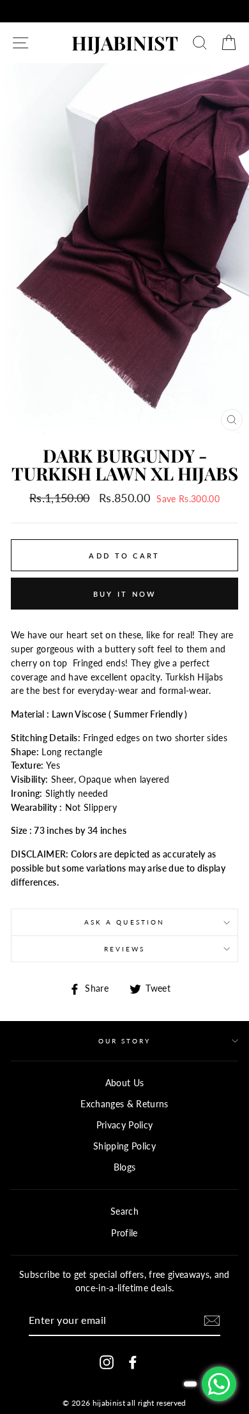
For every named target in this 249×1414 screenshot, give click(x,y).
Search (124, 1211)
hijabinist (125, 43)
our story (124, 1041)
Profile (124, 1233)
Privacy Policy (124, 1125)
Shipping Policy (124, 1146)
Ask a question (124, 922)
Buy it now (124, 594)
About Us (124, 1083)
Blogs (125, 1167)
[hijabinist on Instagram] (107, 1362)
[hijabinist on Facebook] (133, 1362)
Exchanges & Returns (124, 1104)
